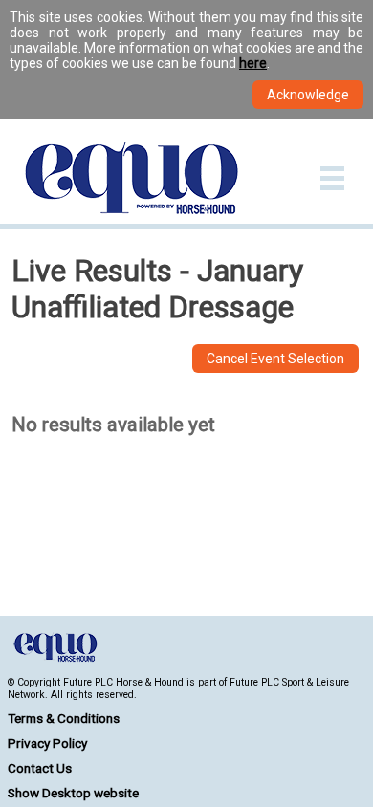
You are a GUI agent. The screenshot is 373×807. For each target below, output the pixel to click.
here (253, 63)
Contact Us (40, 767)
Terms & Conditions (64, 718)
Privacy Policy (47, 743)
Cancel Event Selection (275, 358)
